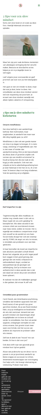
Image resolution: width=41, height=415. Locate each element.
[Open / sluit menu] (39, 5)
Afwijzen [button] (20, 391)
